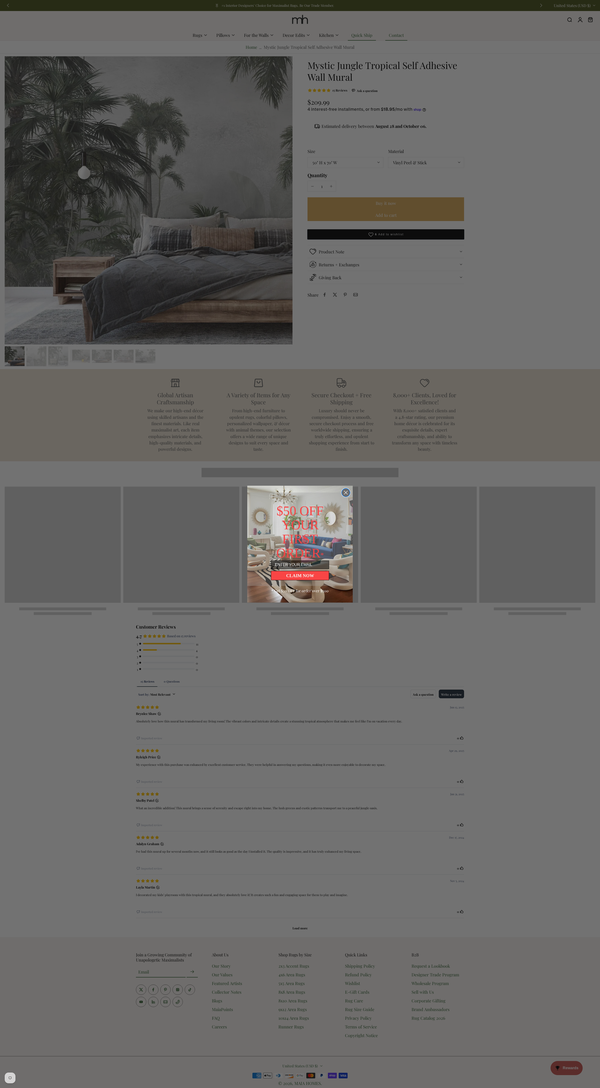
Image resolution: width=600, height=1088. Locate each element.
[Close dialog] (346, 493)
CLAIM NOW (300, 575)
